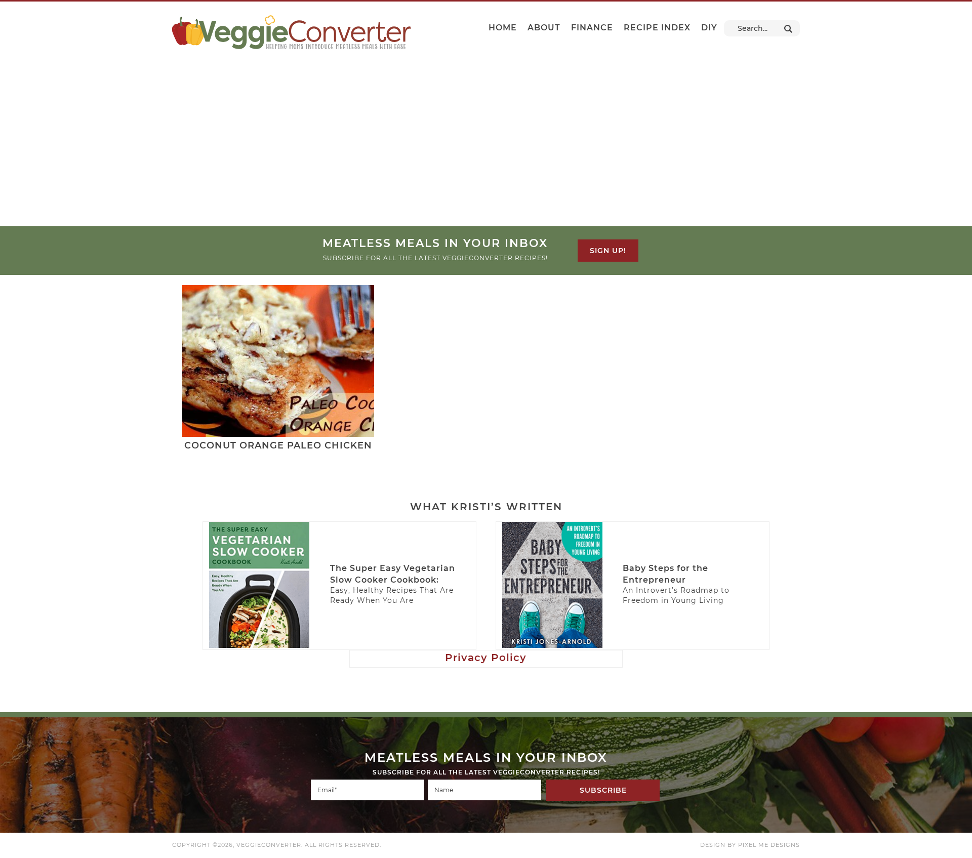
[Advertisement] (486, 150)
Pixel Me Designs (769, 844)
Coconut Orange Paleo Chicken (278, 445)
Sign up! (608, 250)
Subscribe (603, 790)
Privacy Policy (485, 657)
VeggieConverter (291, 32)
